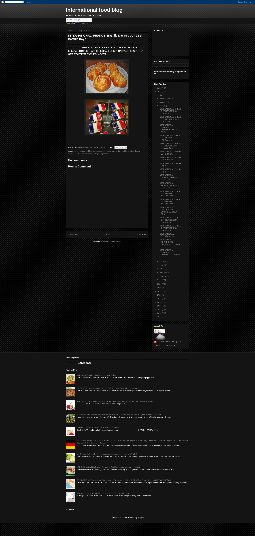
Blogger (141, 518)
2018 (159, 295)
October (163, 95)
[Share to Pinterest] (126, 147)
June (162, 261)
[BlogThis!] (118, 147)
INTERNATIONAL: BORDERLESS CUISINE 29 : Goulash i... (169, 253)
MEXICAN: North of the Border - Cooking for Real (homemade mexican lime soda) (108, 467)
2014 (159, 309)
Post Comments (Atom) (112, 241)
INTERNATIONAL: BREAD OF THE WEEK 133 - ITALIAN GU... (170, 119)
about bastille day (113, 151)
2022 (159, 92)
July (161, 106)
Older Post (141, 234)
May (162, 265)
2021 (159, 284)
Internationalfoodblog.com (169, 342)
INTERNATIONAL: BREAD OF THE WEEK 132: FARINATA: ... (170, 137)
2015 (159, 306)
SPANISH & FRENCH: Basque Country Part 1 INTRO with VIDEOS (103, 493)
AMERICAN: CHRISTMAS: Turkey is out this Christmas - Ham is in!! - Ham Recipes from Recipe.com (116, 401)
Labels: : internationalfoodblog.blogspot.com (92, 154)
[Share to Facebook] (123, 147)
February (164, 276)
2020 (159, 288)
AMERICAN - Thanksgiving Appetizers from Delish (96, 375)
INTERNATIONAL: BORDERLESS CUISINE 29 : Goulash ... (169, 243)
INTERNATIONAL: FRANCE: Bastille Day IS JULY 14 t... (169, 177)
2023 (159, 88)
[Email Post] (111, 147)
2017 (159, 299)
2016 (159, 302)
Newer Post (73, 234)
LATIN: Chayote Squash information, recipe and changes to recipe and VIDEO (107, 454)
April (162, 269)
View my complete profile (164, 345)
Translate (84, 23)
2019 (159, 291)
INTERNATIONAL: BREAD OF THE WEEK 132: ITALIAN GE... (170, 145)
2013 (159, 313)
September (164, 98)
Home (107, 234)
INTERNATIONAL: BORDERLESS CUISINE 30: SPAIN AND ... (168, 128)
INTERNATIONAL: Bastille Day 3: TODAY (170, 153)
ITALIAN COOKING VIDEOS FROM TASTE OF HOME (98, 428)
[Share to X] (121, 147)
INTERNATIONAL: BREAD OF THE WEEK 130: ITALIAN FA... (170, 220)
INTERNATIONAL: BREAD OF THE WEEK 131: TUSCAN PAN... (170, 193)
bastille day (126, 151)
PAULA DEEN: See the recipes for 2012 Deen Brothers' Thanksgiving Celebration (108, 388)
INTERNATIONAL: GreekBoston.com (167, 235)
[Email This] (115, 147)
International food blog (94, 10)
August (163, 102)
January (163, 279)
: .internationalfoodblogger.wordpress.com (90, 151)
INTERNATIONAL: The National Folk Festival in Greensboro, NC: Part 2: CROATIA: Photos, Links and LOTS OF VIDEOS (124, 480)
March (162, 272)
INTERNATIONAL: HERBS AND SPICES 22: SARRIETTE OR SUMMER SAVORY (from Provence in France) (119, 415)
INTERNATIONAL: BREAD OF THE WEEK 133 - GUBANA (170, 111)
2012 (159, 317)
